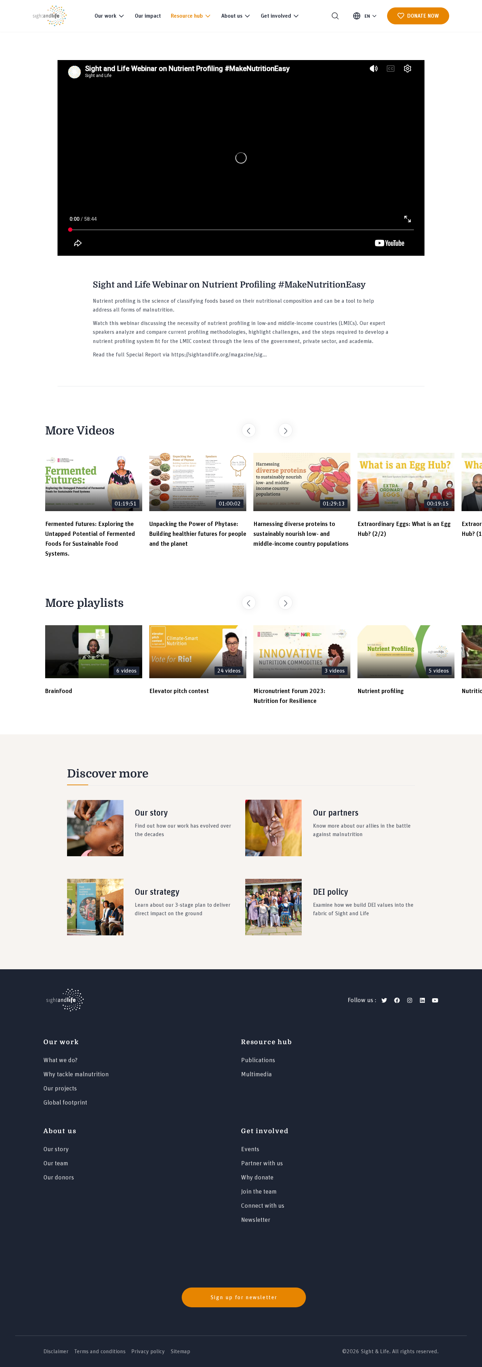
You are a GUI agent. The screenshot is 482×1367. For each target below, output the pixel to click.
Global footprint (65, 1103)
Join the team (259, 1192)
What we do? (60, 1060)
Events (250, 1149)
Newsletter (255, 1220)
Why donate (257, 1177)
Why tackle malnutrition (76, 1074)
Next (281, 426)
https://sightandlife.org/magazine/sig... (219, 354)
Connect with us (262, 1206)
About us (59, 1131)
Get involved (265, 1131)
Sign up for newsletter (243, 1297)
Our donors (58, 1177)
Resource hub (266, 1042)
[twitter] (384, 1000)
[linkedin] (422, 1000)
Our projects (60, 1088)
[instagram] (409, 1000)
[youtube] (435, 1000)
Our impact (148, 16)
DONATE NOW (423, 16)
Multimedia (256, 1074)
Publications (258, 1060)
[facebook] (396, 1000)
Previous (245, 426)
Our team (55, 1163)
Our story (56, 1149)
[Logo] (65, 1000)
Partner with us (262, 1163)
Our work (61, 1042)
